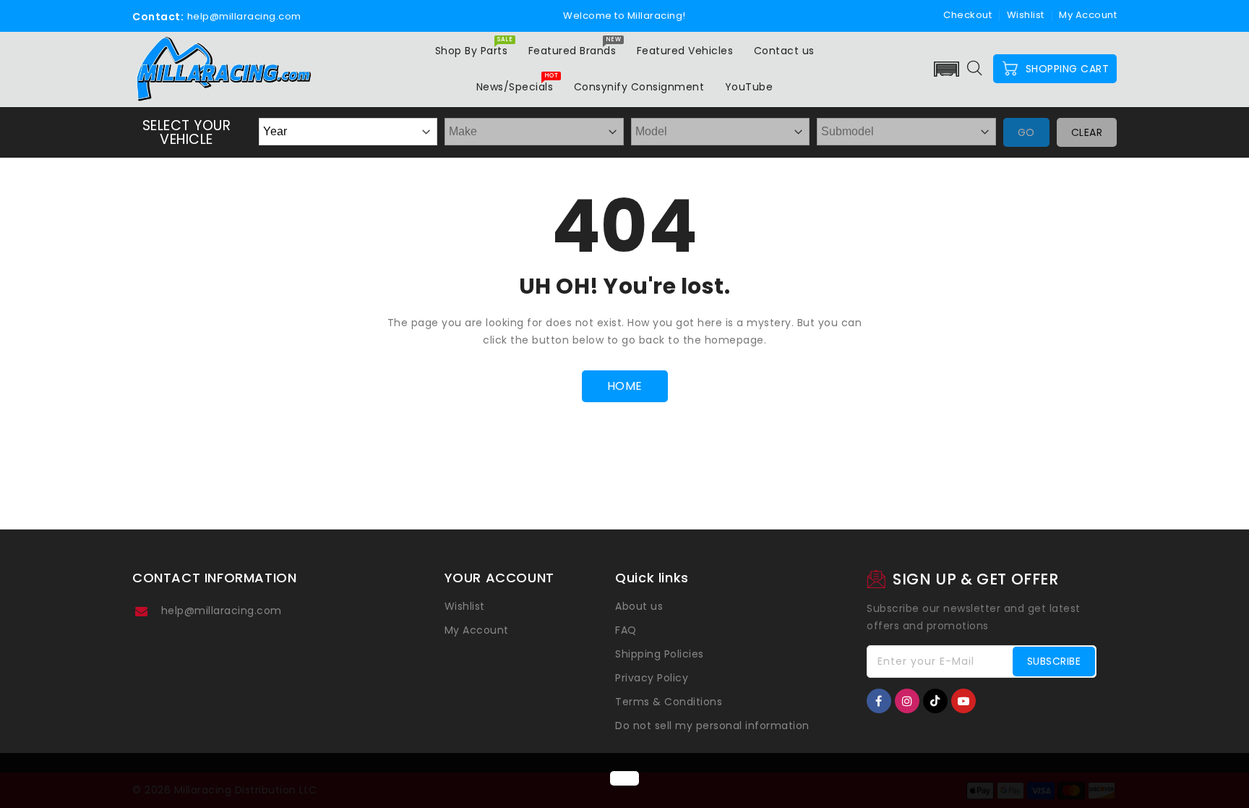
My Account (477, 630)
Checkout (967, 15)
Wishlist (1025, 15)
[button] (946, 69)
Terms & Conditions (668, 701)
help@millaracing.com (221, 610)
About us (639, 606)
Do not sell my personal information (712, 725)
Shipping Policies (659, 654)
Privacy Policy (651, 678)
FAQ (626, 630)
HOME (625, 386)
